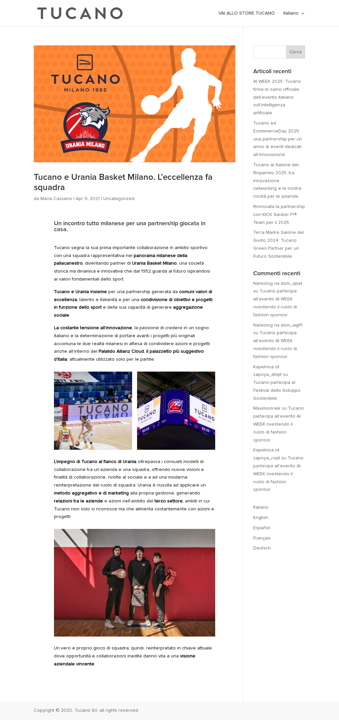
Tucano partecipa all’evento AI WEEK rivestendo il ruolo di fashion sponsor (278, 424)
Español (261, 528)
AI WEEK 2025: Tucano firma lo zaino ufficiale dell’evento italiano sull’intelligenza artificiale (277, 97)
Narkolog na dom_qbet (277, 283)
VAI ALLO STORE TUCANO (246, 13)
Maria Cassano (56, 198)
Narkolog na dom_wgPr (278, 325)
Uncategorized (118, 198)
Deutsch (262, 548)
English (260, 517)
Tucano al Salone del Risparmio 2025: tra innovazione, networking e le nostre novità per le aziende (277, 181)
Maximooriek (266, 408)
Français (262, 538)
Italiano (291, 13)
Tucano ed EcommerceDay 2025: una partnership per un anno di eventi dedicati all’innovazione (277, 139)
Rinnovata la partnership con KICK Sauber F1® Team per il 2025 (279, 214)
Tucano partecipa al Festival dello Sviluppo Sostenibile (277, 390)
